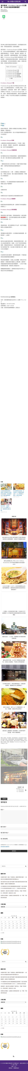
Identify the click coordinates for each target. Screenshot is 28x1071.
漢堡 (8, 742)
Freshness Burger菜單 (13, 71)
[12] (2, 252)
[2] (2, 169)
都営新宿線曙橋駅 (19, 739)
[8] (2, 212)
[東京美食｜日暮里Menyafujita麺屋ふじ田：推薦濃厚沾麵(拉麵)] (6, 502)
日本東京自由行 (4, 11)
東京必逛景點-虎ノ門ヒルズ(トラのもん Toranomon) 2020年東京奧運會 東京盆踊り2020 (14, 562)
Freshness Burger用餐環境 (14, 73)
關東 (3, 740)
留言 (2, 809)
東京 (25, 742)
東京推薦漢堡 (15, 737)
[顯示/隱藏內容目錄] (19, 67)
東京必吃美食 (17, 740)
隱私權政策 (3, 846)
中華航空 (3, 743)
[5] (2, 137)
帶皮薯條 (9, 737)
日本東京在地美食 (9, 740)
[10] (2, 230)
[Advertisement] (13, 31)
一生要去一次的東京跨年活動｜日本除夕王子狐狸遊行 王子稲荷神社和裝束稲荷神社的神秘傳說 (14, 613)
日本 (6, 743)
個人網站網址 (4, 838)
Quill (15, 1066)
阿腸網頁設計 (16, 1068)
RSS (13, 1056)
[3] (2, 178)
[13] (2, 161)
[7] (2, 201)
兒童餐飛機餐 (11, 739)
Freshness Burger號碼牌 (13, 75)
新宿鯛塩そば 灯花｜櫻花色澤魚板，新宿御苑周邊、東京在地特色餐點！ (20, 791)
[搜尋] (25, 866)
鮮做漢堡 (12, 742)
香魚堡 (4, 742)
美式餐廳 (3, 739)
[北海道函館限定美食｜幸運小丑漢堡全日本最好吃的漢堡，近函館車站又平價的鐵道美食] (6, 486)
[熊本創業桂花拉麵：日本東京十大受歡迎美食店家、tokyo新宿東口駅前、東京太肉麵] (18, 486)
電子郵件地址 (5, 832)
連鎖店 (4, 737)
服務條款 (7, 846)
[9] (2, 222)
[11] (2, 238)
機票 (6, 739)
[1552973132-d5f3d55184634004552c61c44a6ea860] (5, 955)
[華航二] (3, 123)
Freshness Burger (19, 742)
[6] (2, 192)
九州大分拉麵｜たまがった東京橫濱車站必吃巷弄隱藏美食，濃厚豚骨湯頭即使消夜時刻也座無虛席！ (14, 588)
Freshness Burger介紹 (13, 70)
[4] (2, 186)
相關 (12, 78)
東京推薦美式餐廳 (22, 737)
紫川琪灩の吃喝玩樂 (14, 1)
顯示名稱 (3, 826)
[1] (2, 153)
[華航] (2, 125)
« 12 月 (2, 932)
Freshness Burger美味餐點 (14, 76)
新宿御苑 (23, 740)
